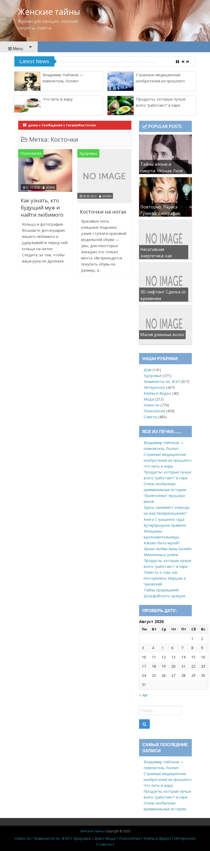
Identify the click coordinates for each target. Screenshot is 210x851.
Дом (147, 369)
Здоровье (88, 153)
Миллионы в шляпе (161, 554)
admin (50, 187)
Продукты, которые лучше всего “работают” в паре (107, 61)
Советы (150, 416)
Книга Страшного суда (164, 519)
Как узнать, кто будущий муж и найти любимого (42, 207)
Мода (149, 399)
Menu (17, 48)
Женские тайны (49, 11)
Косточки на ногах (103, 211)
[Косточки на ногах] (104, 176)
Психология (30, 153)
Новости (151, 405)
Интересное (154, 387)
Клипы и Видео (157, 393)
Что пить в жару (58, 99)
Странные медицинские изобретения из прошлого (160, 77)
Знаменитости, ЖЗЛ (162, 381)
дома (33, 125)
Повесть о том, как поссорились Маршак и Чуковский (165, 578)
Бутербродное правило (165, 525)
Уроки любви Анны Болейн (168, 548)
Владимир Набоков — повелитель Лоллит (63, 77)
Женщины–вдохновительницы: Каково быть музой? (162, 537)
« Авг (143, 695)
